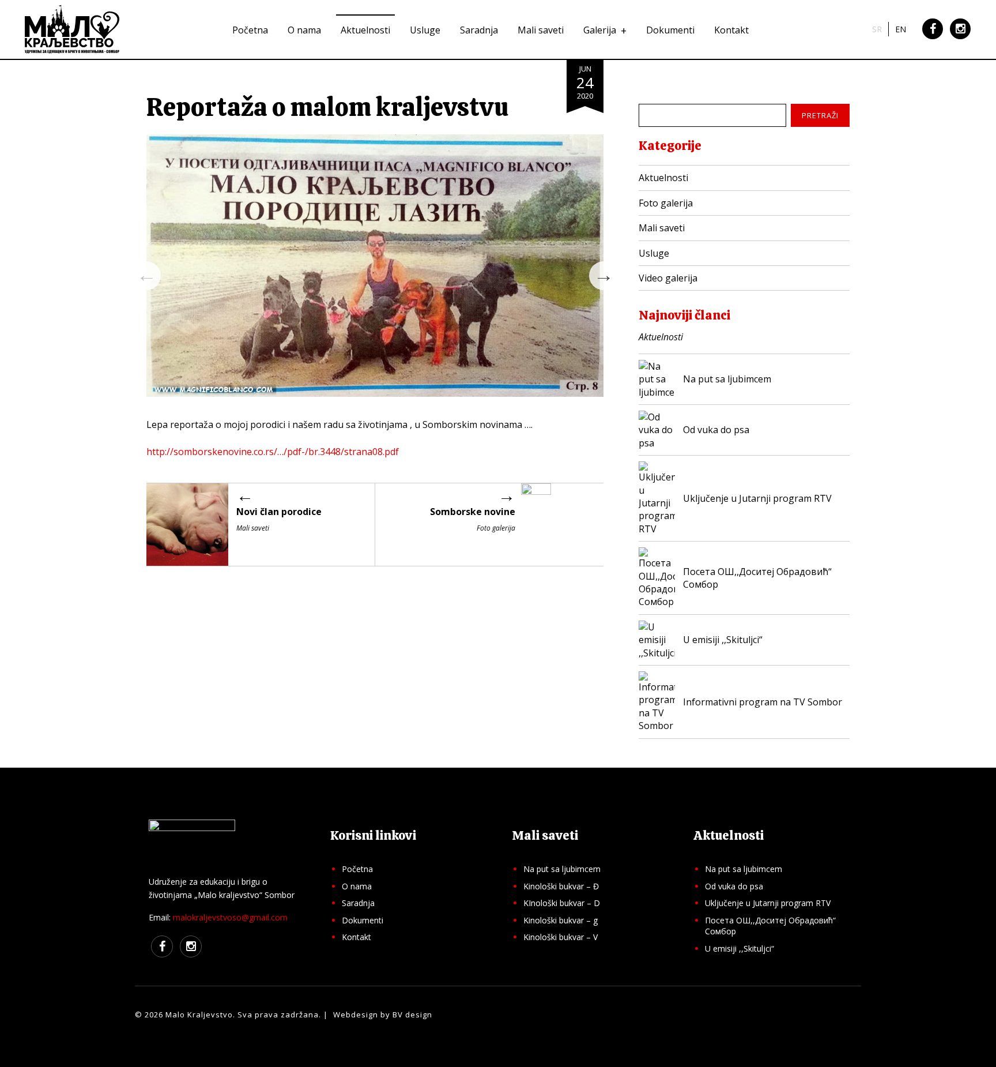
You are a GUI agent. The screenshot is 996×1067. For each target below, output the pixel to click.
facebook (932, 38)
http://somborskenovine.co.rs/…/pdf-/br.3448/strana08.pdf (272, 451)
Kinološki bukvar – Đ (561, 886)
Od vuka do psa (734, 886)
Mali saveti (541, 30)
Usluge (425, 30)
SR (877, 29)
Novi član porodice (279, 511)
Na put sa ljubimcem (562, 868)
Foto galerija (666, 203)
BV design (412, 1014)
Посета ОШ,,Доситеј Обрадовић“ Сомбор (770, 926)
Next (603, 275)
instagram (960, 38)
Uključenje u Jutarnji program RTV (768, 902)
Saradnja (479, 30)
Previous (146, 275)
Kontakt (731, 30)
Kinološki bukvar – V (560, 936)
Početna (250, 30)
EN (900, 29)
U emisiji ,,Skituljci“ (739, 948)
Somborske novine (472, 511)
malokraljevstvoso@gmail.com (230, 917)
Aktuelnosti (365, 30)
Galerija (599, 30)
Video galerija (668, 278)
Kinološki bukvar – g (560, 920)
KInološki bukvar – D (561, 902)
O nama (304, 30)
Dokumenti (670, 30)
